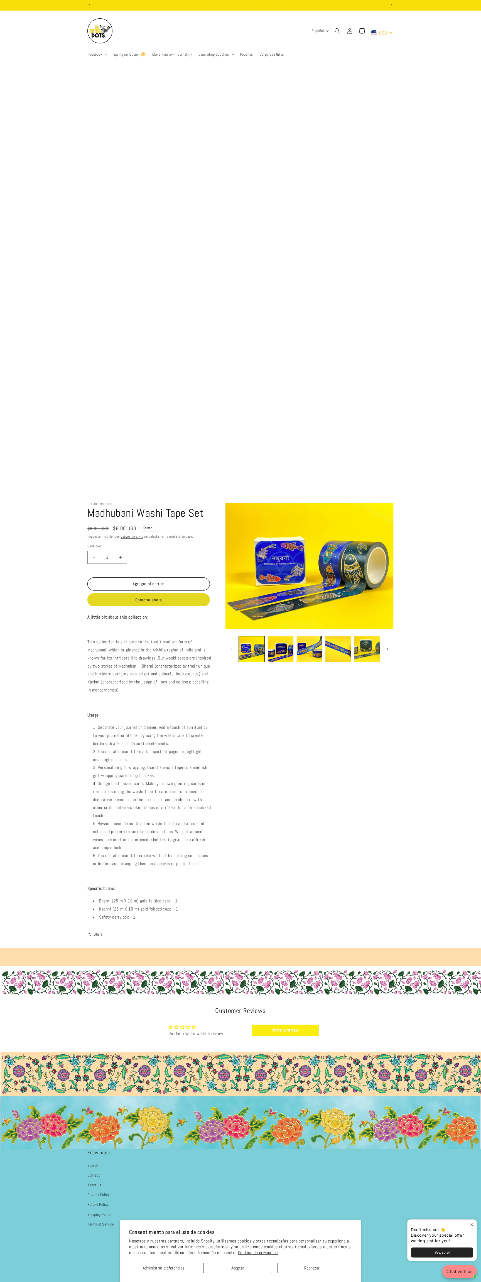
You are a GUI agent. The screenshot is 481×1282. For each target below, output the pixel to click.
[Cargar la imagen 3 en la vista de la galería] (309, 649)
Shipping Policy (99, 1214)
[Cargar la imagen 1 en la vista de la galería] (252, 649)
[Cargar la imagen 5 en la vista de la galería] (367, 649)
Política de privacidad (258, 1253)
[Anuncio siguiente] (392, 5)
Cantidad (94, 546)
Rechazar (312, 1268)
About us (94, 1184)
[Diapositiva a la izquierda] (231, 649)
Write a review (285, 1030)
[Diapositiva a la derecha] (387, 649)
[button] (97, 54)
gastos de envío (132, 536)
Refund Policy (98, 1204)
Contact (93, 1174)
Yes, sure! (442, 1252)
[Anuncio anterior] (89, 5)
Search (92, 1165)
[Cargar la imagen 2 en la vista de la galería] (280, 649)
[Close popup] (471, 1224)
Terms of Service (100, 1223)
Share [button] (98, 934)
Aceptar (237, 1268)
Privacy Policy (98, 1194)
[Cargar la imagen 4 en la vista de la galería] (338, 649)
